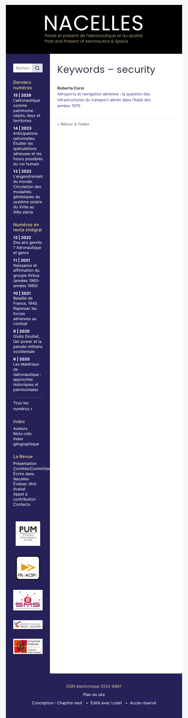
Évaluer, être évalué (24, 486)
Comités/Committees (33, 468)
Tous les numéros (21, 405)
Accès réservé (143, 702)
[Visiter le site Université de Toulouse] (28, 646)
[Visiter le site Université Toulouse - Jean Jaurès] (28, 624)
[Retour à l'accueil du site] (94, 29)
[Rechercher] (37, 68)
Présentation (24, 463)
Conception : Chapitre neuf (57, 702)
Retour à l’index (75, 124)
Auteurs (20, 428)
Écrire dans (23, 476)
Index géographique (26, 441)
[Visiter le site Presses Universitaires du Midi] (28, 533)
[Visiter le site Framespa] (28, 568)
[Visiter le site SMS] (28, 600)
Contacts (21, 504)
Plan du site (94, 694)
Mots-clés (22, 433)
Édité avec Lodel (106, 702)
